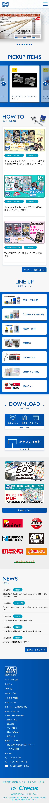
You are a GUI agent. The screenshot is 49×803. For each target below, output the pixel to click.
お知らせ (8, 684)
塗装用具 (10, 724)
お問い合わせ (10, 702)
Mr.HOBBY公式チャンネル (19, 766)
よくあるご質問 (11, 697)
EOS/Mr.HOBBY (15, 757)
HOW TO (8, 688)
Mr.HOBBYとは (11, 679)
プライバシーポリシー (36, 782)
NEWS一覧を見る (34, 649)
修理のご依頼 (26, 510)
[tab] (17, 44)
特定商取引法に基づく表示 (14, 782)
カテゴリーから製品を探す (16, 707)
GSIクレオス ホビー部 (18, 762)
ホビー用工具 (12, 728)
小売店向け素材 (13, 749)
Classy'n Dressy (13, 732)
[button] (3, 83)
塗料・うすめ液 (13, 711)
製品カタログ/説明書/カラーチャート (21, 745)
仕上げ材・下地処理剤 (15, 715)
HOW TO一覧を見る (33, 269)
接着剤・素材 (12, 719)
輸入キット (11, 736)
